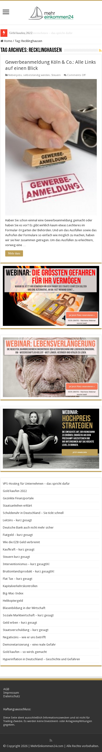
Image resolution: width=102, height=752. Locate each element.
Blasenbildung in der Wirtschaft (24, 608)
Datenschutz (11, 696)
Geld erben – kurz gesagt (20, 622)
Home (7, 41)
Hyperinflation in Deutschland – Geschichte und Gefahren (41, 659)
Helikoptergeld (13, 600)
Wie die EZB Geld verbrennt (21, 542)
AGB (6, 689)
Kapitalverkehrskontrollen (20, 586)
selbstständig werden (36, 75)
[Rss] (51, 740)
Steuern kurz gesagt (16, 557)
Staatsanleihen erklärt (17, 505)
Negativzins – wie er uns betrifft (24, 637)
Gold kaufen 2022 (20, 33)
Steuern (56, 75)
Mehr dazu (14, 253)
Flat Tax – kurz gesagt (17, 578)
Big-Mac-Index (13, 593)
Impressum (11, 692)
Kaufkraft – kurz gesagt (18, 549)
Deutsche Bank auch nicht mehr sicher (28, 527)
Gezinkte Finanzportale (18, 498)
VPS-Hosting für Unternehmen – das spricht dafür (36, 483)
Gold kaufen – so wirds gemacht (25, 652)
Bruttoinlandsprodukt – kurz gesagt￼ (28, 571)
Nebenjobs (15, 75)
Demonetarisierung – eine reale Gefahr (29, 644)
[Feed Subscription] (100, 50)
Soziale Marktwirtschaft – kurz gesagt (28, 615)
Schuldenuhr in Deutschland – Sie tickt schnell (33, 513)
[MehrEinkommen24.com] (51, 11)
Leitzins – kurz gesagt (17, 520)
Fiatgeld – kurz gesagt (18, 535)
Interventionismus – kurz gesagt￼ (26, 564)
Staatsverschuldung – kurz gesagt (25, 630)
